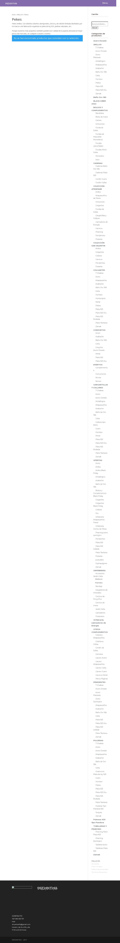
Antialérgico (100, 61)
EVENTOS (97, 365)
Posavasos (100, 616)
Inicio (14, 14)
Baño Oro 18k (101, 72)
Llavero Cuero (101, 671)
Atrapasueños (101, 65)
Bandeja (99, 586)
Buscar (94, 28)
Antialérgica (100, 401)
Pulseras (99, 239)
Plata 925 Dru (101, 90)
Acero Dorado (100, 41)
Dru (97, 513)
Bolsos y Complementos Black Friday (99, 493)
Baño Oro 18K (99, 97)
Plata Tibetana (101, 323)
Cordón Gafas (101, 182)
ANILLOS (20, 14)
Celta (98, 75)
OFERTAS (97, 460)
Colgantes (100, 205)
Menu (105, 3)
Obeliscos (98, 579)
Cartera (98, 120)
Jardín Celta (100, 609)
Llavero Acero (101, 658)
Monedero (100, 156)
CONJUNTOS (99, 330)
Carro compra (97, 866)
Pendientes (100, 235)
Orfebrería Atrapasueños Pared (98, 520)
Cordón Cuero (101, 179)
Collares (99, 256)
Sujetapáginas (101, 563)
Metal (98, 302)
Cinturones (100, 124)
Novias (98, 378)
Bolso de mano (102, 117)
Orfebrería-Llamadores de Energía (99, 623)
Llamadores (100, 613)
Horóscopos (100, 298)
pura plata (99, 560)
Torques (99, 812)
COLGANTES (99, 270)
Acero (98, 277)
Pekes (98, 83)
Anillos (98, 192)
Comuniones (101, 374)
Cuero (98, 429)
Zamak (98, 94)
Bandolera (100, 113)
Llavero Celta (101, 668)
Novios (98, 381)
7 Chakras (99, 47)
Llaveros (99, 228)
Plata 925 (99, 86)
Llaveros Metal (101, 675)
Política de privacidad (100, 869)
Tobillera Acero (101, 845)
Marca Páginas (102, 679)
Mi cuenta (95, 864)
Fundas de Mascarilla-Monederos (98, 137)
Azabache (100, 68)
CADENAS (97, 163)
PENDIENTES (99, 682)
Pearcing (99, 232)
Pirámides (99, 583)
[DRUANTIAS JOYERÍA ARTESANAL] (11, 3)
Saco (97, 160)
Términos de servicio (99, 872)
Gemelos (99, 654)
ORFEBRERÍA (99, 570)
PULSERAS (98, 740)
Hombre (99, 79)
